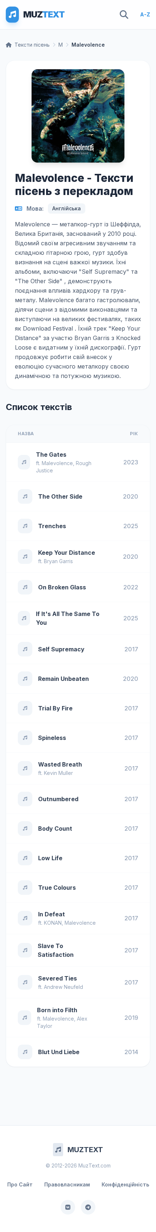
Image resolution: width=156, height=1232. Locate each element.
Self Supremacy (61, 649)
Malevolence (57, 463)
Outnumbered (58, 799)
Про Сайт (20, 1184)
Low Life (50, 858)
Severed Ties (57, 978)
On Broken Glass (62, 587)
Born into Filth (57, 1010)
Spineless (52, 737)
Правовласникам (67, 1184)
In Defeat (51, 914)
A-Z (145, 14)
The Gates (51, 454)
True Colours (57, 887)
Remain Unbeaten (63, 678)
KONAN (53, 923)
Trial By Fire (55, 708)
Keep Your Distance (66, 552)
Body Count (55, 828)
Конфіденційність (125, 1184)
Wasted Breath (60, 764)
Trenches (52, 526)
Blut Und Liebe (58, 1052)
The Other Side (60, 496)
